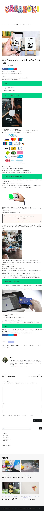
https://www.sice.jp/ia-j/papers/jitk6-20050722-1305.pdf (21, 220)
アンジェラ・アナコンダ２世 (28, 499)
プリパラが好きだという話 (34, 375)
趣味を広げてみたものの (27, 477)
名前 (3, 403)
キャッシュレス (24, 345)
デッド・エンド (6, 437)
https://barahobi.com (16, 366)
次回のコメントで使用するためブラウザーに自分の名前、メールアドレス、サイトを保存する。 (18, 415)
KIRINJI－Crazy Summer (8, 375)
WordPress (4, 509)
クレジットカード (31, 345)
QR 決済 (12, 345)
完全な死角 (5, 433)
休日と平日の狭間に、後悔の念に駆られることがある (11, 478)
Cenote (28, 508)
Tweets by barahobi (6, 445)
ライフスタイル (11, 341)
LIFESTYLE (23, 496)
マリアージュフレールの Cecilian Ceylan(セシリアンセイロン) (9, 499)
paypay (8, 345)
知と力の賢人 (5, 435)
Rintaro (3, 65)
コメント (4, 386)
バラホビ (38, 345)
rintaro (17, 345)
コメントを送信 (37, 420)
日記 (33, 496)
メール (24, 403)
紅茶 (9, 496)
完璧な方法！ (5, 440)
